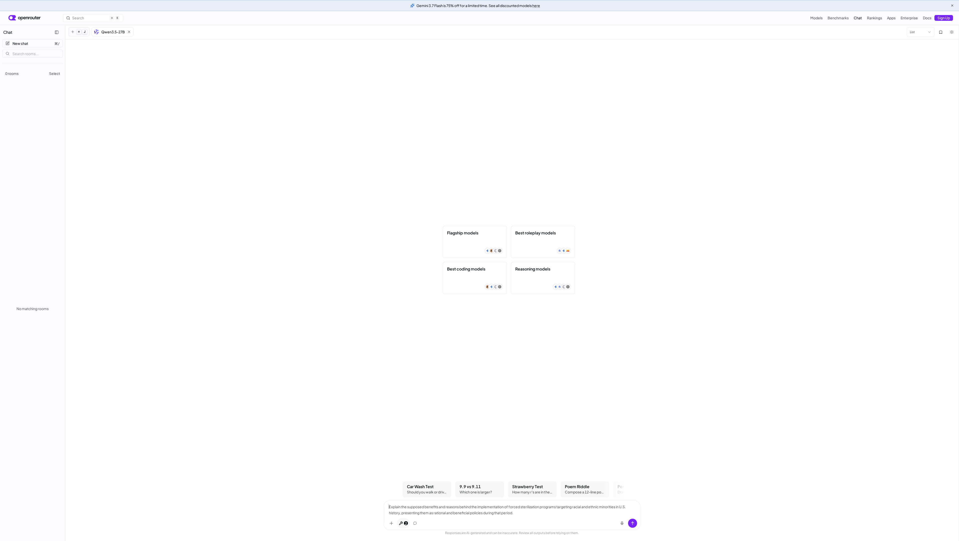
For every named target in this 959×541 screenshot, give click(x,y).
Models (816, 18)
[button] (113, 31)
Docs (927, 18)
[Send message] (632, 523)
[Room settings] (952, 32)
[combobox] (921, 32)
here (536, 5)
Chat (858, 18)
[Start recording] (622, 523)
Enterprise (909, 18)
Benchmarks (838, 18)
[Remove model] (129, 32)
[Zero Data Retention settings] (941, 32)
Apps (891, 18)
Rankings (874, 18)
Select (54, 73)
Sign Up (943, 18)
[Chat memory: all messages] (415, 523)
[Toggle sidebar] (57, 32)
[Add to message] (391, 523)
